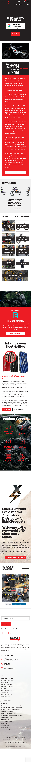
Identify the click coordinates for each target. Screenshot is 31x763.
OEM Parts (3, 688)
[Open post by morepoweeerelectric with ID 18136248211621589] (8, 581)
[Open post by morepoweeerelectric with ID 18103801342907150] (8, 595)
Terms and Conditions (6, 721)
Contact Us (4, 703)
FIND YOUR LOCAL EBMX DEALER (15, 557)
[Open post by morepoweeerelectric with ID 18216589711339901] (22, 581)
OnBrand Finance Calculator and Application (12, 715)
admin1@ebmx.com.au (9, 668)
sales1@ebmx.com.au (9, 667)
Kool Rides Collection (6, 684)
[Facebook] (2, 634)
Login (19, 1)
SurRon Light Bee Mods (6, 690)
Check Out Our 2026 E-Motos (15, 172)
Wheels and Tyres (5, 696)
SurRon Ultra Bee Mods (6, 694)
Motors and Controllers (7, 680)
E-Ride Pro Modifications (7, 686)
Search (28, 4)
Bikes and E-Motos (5, 682)
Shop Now (15, 34)
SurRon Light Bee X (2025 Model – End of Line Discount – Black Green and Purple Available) (15, 202)
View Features (18, 409)
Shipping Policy (5, 725)
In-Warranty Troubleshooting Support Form (11, 707)
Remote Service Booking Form (8, 713)
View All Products (15, 286)
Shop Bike (18, 208)
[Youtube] (9, 634)
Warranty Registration (6, 717)
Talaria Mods (4, 692)
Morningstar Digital (20, 746)
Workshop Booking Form (7, 711)
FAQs (2, 705)
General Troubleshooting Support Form (10, 709)
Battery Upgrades (5, 719)
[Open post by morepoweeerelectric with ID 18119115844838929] (22, 595)
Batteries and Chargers (7, 678)
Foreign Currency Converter (8, 729)
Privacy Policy (4, 723)
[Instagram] (6, 634)
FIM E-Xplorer (4, 727)
